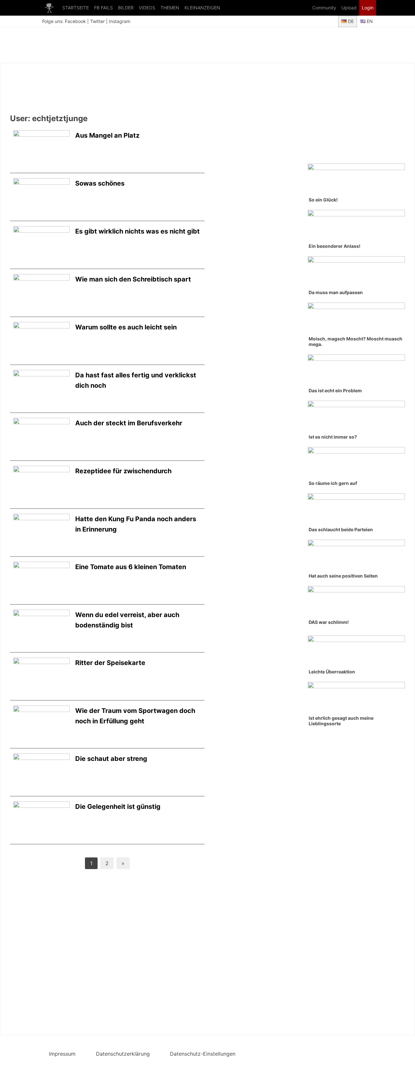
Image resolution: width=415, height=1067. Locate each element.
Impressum (62, 1053)
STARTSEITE (75, 7)
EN (369, 21)
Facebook (75, 21)
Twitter (97, 21)
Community (324, 7)
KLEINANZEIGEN (202, 7)
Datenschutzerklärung (123, 1053)
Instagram (119, 21)
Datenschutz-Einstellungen (202, 1053)
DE (350, 21)
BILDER (126, 7)
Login (368, 7)
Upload (349, 7)
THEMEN (169, 7)
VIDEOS (147, 7)
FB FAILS (103, 7)
